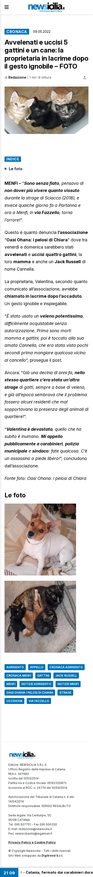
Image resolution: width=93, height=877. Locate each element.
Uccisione (14, 701)
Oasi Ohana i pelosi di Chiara (29, 692)
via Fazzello (39, 701)
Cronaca (16, 31)
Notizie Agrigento (36, 684)
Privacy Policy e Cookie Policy (32, 842)
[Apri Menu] (7, 7)
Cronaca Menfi (18, 675)
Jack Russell (66, 675)
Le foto (15, 168)
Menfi (10, 684)
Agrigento (15, 667)
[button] (46, 110)
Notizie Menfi (68, 684)
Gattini (43, 675)
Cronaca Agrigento (66, 667)
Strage (65, 692)
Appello (36, 667)
